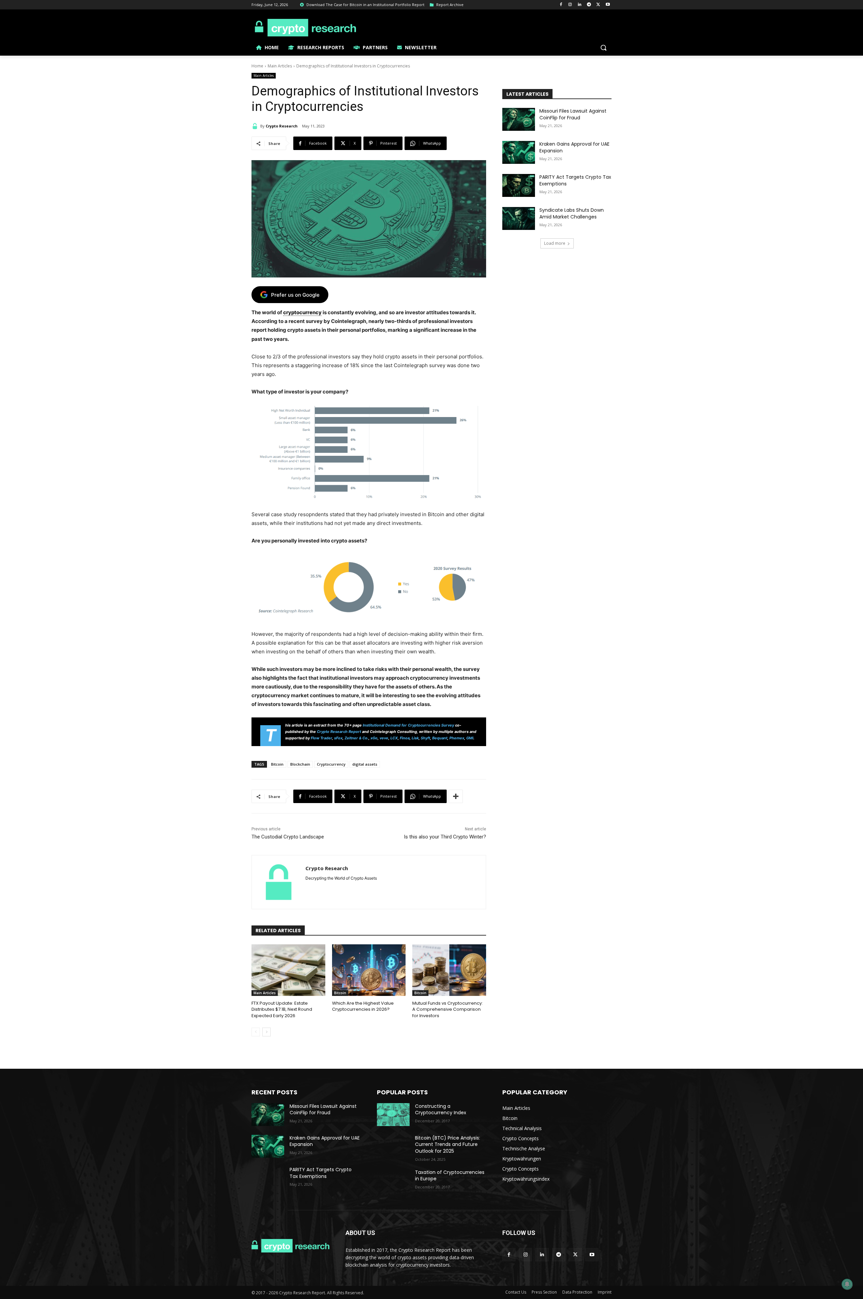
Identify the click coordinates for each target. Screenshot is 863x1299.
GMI (469, 738)
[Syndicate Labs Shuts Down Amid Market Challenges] (518, 218)
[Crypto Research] (255, 126)
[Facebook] (561, 5)
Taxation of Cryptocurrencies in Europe (449, 1175)
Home (257, 66)
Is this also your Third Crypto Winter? (445, 837)
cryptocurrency (302, 312)
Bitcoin (277, 764)
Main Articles (280, 66)
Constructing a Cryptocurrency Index (440, 1109)
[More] (456, 796)
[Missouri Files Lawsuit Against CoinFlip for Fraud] (518, 119)
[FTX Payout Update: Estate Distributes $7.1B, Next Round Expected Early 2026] (288, 970)
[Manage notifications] (847, 1284)
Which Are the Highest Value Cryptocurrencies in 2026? (363, 1006)
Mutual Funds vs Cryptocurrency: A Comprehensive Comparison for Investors (447, 1009)
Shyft (425, 738)
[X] (598, 5)
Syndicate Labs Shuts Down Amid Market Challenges (571, 213)
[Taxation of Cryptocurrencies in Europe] (393, 1180)
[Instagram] (570, 5)
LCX (394, 738)
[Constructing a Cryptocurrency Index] (393, 1114)
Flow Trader (321, 738)
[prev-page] (255, 1032)
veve (384, 738)
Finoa (405, 738)
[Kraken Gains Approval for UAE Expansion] (518, 152)
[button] (603, 47)
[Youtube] (608, 5)
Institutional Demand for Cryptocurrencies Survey (408, 725)
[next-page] (266, 1032)
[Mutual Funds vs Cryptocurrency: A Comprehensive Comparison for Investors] (449, 970)
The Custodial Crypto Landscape (287, 837)
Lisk (415, 738)
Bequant (439, 738)
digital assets (364, 764)
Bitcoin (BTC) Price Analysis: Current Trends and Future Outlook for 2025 (447, 1144)
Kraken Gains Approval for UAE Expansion (574, 147)
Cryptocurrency (331, 764)
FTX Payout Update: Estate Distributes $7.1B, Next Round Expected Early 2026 (281, 1009)
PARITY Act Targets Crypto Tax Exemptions (575, 180)
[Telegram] (589, 5)
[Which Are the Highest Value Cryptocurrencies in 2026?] (369, 970)
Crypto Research (282, 125)
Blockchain (300, 764)
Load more (554, 243)
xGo (374, 738)
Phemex (456, 738)
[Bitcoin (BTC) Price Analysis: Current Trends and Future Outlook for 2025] (393, 1146)
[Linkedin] (580, 5)
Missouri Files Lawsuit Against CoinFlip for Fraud (572, 114)
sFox (338, 738)
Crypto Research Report (339, 731)
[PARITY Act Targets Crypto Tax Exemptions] (518, 185)
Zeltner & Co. (356, 738)
